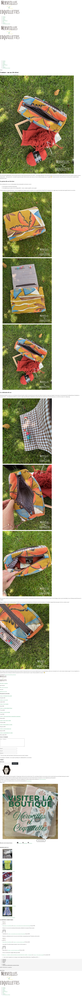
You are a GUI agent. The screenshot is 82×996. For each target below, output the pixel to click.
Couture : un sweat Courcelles (5, 712)
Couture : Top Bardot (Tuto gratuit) (6, 695)
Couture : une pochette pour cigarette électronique (21, 925)
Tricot (4, 18)
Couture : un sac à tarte (7, 882)
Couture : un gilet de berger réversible (9, 905)
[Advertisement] (41, 50)
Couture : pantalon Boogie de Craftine (6, 732)
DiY (3, 21)
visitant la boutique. (42, 779)
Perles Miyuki (5, 20)
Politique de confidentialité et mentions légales (11, 965)
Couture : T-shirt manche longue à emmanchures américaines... (10, 716)
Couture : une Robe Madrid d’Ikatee (6, 708)
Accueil (4, 16)
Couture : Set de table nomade (38, 954)
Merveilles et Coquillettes (8, 74)
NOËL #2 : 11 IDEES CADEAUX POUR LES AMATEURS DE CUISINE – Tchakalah (17, 954)
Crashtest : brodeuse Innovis (7, 859)
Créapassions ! (29, 780)
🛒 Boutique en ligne (6, 23)
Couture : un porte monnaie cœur (5, 728)
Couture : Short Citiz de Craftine (5, 720)
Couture (4, 17)
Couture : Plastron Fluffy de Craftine (6, 724)
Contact (4, 22)
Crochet (4, 19)
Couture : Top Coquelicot (4, 704)
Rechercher (2, 761)
